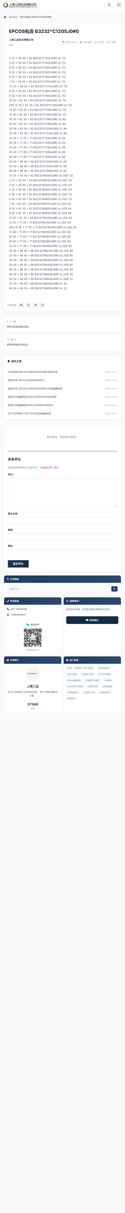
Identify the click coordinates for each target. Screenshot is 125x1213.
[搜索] (109, 5)
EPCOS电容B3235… (18, 326)
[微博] (28, 305)
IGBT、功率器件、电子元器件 (80, 668)
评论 (11, 474)
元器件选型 (93, 686)
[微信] (21, 305)
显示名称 (13, 513)
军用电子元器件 (92, 680)
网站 (10, 545)
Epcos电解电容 (74, 680)
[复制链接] (43, 305)
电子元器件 (72, 674)
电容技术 (71, 698)
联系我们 (94, 620)
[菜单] (118, 5)
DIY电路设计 (72, 692)
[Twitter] (35, 305)
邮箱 (10, 529)
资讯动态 (13, 17)
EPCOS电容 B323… (18, 344)
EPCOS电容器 (104, 674)
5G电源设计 (105, 692)
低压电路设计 (104, 668)
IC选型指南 (107, 686)
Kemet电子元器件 (75, 686)
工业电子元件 (89, 692)
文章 (33, 708)
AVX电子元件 (88, 674)
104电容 (108, 680)
